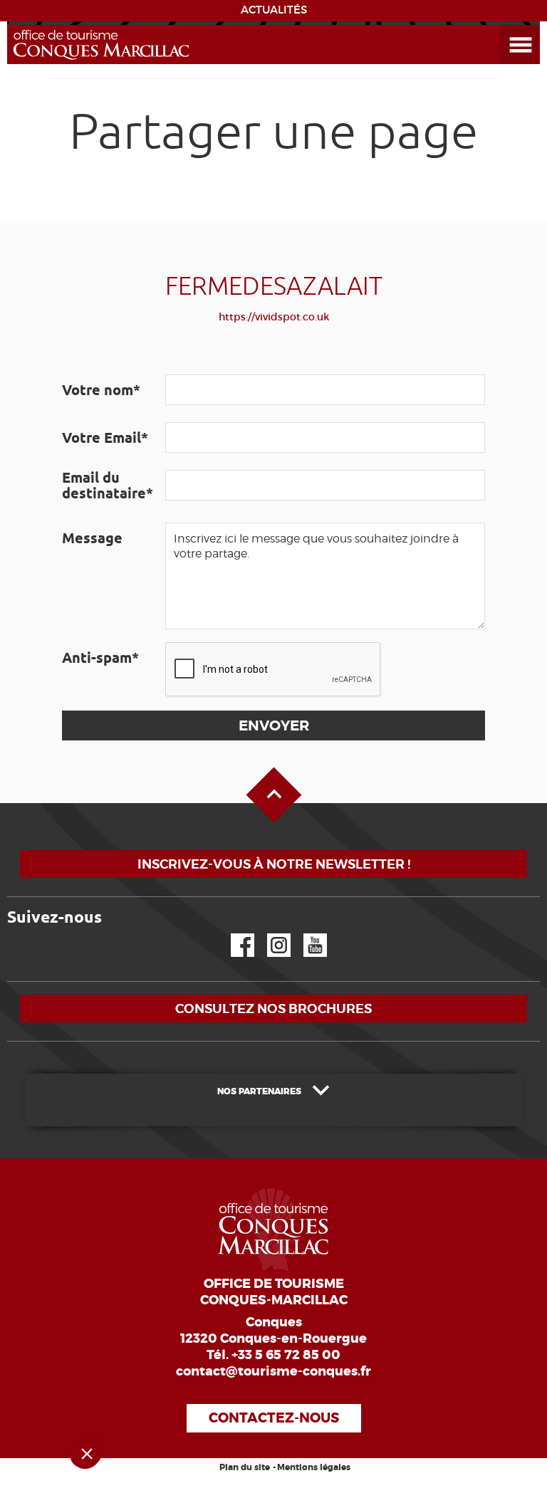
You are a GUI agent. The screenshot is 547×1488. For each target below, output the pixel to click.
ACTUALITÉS (274, 10)
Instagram (269, 933)
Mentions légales (313, 1467)
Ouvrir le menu (503, 25)
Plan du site (244, 1467)
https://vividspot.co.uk (274, 316)
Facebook (233, 933)
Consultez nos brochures (273, 1008)
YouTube (305, 933)
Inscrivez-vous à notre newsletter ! (273, 864)
